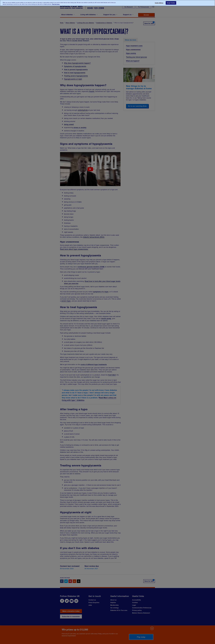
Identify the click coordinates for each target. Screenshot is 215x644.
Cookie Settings (159, 3)
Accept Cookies (171, 3)
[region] (107, 3)
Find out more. (56, 4)
